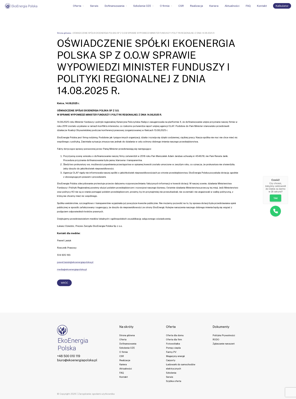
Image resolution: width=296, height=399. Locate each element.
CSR (181, 5)
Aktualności (232, 5)
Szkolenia (171, 372)
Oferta (77, 5)
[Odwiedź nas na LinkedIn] (63, 371)
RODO (216, 339)
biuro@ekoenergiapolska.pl (77, 360)
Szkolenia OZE (142, 5)
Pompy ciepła (173, 347)
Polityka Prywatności (224, 335)
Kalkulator (282, 5)
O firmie (165, 5)
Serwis (94, 5)
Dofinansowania (114, 5)
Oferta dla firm (174, 339)
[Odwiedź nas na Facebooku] (58, 371)
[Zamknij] (288, 176)
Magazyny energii (175, 356)
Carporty (170, 360)
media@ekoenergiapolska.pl (72, 269)
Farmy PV (171, 352)
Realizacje (196, 5)
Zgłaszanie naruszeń (224, 343)
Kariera (213, 5)
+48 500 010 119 (68, 356)
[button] (275, 211)
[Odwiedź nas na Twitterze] (71, 371)
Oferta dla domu (175, 335)
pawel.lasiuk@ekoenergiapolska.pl (75, 262)
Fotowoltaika (173, 343)
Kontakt (262, 5)
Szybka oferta (173, 381)
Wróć (64, 283)
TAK (275, 198)
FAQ (248, 5)
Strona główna (64, 33)
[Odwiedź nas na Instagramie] (67, 371)
